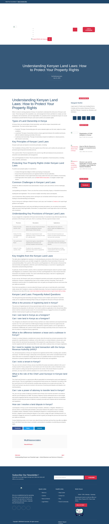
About (38, 32)
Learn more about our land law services (40, 291)
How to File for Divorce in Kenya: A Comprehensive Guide (87, 148)
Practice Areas (40, 30)
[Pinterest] (93, 118)
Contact (38, 36)
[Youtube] (28, 508)
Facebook (85, 185)
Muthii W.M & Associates (42, 177)
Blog (37, 34)
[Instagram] (88, 118)
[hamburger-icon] (75, 29)
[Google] (84, 118)
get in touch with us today (58, 291)
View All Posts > (28, 444)
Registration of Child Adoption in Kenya (85, 134)
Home (38, 28)
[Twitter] (79, 118)
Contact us (56, 201)
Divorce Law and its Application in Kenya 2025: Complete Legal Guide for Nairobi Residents (88, 164)
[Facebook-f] (75, 118)
